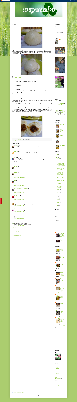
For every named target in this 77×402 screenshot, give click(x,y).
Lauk (61, 110)
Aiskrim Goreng (62, 124)
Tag (61, 115)
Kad (59, 108)
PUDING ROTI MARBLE (61, 177)
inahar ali (15, 202)
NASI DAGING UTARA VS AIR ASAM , (62, 141)
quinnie (15, 166)
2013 (57, 154)
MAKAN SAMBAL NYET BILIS (62, 249)
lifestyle (59, 214)
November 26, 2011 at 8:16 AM (19, 163)
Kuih (15, 140)
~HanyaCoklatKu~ (59, 232)
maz (15, 180)
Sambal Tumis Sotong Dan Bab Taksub (62, 257)
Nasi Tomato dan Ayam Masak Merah (62, 280)
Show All (64, 325)
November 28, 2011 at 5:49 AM (19, 218)
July (57, 193)
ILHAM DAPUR (18, 77)
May (57, 196)
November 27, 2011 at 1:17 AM (19, 205)
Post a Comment (16, 227)
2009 (57, 205)
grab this (56, 214)
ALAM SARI (58, 247)
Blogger (48, 395)
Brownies (61, 102)
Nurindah (57, 302)
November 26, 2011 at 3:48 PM (19, 185)
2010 (57, 204)
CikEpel (57, 367)
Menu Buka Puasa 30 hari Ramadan (62, 320)
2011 (57, 157)
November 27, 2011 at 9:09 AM (19, 211)
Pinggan (61, 303)
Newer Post (14, 229)
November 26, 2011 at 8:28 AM (19, 169)
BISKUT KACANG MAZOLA (61, 130)
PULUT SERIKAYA (60, 186)
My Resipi (57, 369)
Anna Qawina (16, 195)
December (58, 158)
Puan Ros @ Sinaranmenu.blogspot (20, 188)
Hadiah (60, 105)
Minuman (63, 111)
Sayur (61, 114)
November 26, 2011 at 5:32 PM (19, 192)
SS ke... (58, 178)
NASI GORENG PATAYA (60, 170)
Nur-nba (15, 208)
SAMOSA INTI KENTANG (62, 135)
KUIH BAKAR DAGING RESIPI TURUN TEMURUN (62, 273)
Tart (64, 115)
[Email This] (25, 139)
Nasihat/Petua (57, 113)
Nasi (62, 112)
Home (32, 229)
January (58, 202)
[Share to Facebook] (28, 139)
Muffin (58, 112)
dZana (61, 39)
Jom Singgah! (57, 360)
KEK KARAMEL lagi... (60, 172)
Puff (62, 113)
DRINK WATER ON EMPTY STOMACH (60, 174)
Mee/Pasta (57, 111)
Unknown (16, 151)
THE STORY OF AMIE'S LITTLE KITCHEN (60, 262)
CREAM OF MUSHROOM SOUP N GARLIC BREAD (61, 181)
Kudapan (61, 109)
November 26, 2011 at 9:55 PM (19, 199)
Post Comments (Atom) (20, 231)
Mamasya (15, 172)
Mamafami (57, 368)
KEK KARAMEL (59, 183)
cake (56, 103)
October (58, 189)
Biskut (56, 102)
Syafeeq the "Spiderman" (58, 310)
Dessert (60, 104)
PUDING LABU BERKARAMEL (59, 161)
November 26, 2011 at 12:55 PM (19, 177)
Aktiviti (56, 100)
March (58, 199)
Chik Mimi (16, 145)
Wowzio (56, 377)
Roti (55, 114)
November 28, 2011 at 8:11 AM (19, 225)
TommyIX (40, 395)
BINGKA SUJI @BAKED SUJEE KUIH (60, 169)
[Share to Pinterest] (29, 139)
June (58, 195)
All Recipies (58, 364)
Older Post (49, 229)
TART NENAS (62, 145)
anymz (15, 221)
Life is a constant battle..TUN (59, 318)
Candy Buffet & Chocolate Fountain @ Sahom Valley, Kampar (62, 235)
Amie (15, 157)
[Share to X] (27, 139)
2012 (57, 155)
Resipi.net (57, 372)
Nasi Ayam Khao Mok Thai (61, 297)
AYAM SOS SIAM (59, 184)
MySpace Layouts (61, 385)
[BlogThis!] (26, 139)
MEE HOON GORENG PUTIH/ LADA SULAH (60, 164)
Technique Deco (58, 373)
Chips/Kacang (62, 103)
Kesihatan (57, 109)
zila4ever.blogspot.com (60, 278)
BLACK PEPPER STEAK (61, 165)
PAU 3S (58, 167)
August (58, 192)
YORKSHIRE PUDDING (60, 187)
